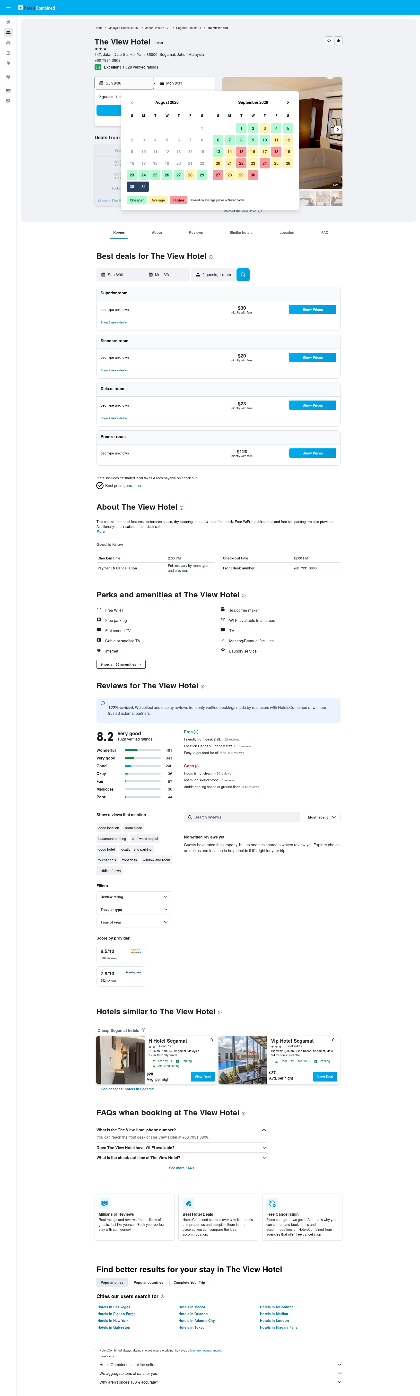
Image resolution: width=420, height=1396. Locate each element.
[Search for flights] (8, 22)
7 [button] (190, 140)
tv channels (107, 859)
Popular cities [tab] (112, 1282)
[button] (8, 7)
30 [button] (132, 186)
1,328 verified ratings (140, 67)
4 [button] (155, 140)
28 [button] (190, 175)
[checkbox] (120, 954)
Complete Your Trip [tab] (189, 1282)
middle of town (109, 870)
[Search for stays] (8, 32)
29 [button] (202, 175)
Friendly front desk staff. (211, 739)
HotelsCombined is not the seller (127, 1364)
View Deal (203, 1076)
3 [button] (144, 140)
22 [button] (202, 163)
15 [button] (202, 151)
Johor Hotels (153, 28)
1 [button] (202, 128)
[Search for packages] (8, 53)
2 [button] (132, 140)
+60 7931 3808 (108, 60)
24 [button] (143, 175)
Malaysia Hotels (119, 28)
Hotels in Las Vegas (113, 1306)
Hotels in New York (113, 1320)
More (100, 531)
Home (99, 28)
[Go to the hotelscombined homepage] (36, 7)
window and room (156, 859)
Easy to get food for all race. (214, 752)
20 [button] (178, 163)
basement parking (112, 838)
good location (108, 827)
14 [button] (190, 151)
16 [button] (132, 163)
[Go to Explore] (8, 63)
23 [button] (132, 175)
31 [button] (143, 186)
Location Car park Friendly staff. (218, 745)
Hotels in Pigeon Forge (116, 1313)
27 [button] (178, 175)
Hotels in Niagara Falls (279, 1327)
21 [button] (190, 163)
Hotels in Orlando (193, 1313)
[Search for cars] (8, 43)
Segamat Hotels (186, 28)
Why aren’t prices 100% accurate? (128, 1382)
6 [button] (179, 140)
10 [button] (143, 151)
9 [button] (132, 151)
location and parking (136, 849)
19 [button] (167, 163)
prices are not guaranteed (205, 1350)
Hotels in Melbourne (277, 1306)
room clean (133, 827)
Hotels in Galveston (113, 1327)
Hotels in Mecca (192, 1306)
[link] (127, 1089)
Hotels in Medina (274, 1313)
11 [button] (155, 151)
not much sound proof (209, 779)
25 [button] (155, 175)
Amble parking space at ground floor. (221, 786)
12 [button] (167, 151)
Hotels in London (274, 1320)
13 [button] (178, 151)
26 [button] (167, 175)
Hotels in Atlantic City (197, 1320)
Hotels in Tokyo (192, 1327)
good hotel (106, 849)
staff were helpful (145, 838)
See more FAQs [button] (181, 1167)
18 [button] (155, 163)
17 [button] (143, 163)
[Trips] (8, 77)
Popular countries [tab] (148, 1282)
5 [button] (167, 140)
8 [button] (202, 140)
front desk (129, 859)
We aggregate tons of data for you (128, 1373)
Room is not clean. (207, 773)
